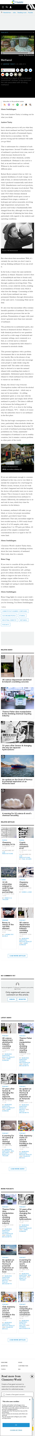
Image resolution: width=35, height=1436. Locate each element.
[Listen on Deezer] (22, 104)
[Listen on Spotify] (17, 104)
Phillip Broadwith (24, 1065)
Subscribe (4, 1362)
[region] (16, 1416)
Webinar (5, 920)
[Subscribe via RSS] (4, 104)
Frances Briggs (22, 1108)
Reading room (22, 12)
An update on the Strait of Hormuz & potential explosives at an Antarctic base (17, 781)
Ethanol (22, 615)
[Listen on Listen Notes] (30, 104)
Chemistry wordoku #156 (8, 843)
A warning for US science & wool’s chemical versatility (17, 814)
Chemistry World (8, 935)
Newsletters (7, 12)
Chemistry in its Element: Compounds (14, 611)
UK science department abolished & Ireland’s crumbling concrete (16, 681)
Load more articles (18, 956)
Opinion (22, 880)
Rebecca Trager (7, 898)
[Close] (30, 1399)
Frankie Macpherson (24, 1061)
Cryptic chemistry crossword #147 (23, 845)
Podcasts (4, 32)
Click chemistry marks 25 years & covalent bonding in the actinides (25, 1141)
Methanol (23, 620)
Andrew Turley (9, 64)
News (4, 880)
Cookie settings (16, 1430)
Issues (20, 1362)
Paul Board (27, 859)
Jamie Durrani (23, 944)
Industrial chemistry (9, 620)
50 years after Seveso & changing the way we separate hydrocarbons (17, 747)
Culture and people (9, 615)
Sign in (12, 999)
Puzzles (30, 12)
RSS (19, 1369)
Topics (3, 1369)
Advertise (4, 1366)
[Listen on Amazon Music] (26, 104)
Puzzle (4, 840)
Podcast (22, 920)
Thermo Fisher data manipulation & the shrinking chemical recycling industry (16, 714)
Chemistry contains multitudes (24, 884)
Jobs (14, 12)
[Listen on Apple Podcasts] (9, 104)
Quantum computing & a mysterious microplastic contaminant (25, 1311)
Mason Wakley (25, 941)
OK (16, 1425)
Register (22, 999)
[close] (33, 64)
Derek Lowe (27, 892)
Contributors (23, 1366)
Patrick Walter (22, 1324)
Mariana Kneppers (24, 939)
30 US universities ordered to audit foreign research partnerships (7, 887)
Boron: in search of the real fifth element (8, 925)
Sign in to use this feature (24, 64)
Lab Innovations (7, 852)
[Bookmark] (20, 74)
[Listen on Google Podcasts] (13, 104)
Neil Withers (8, 1152)
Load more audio (17, 1169)
